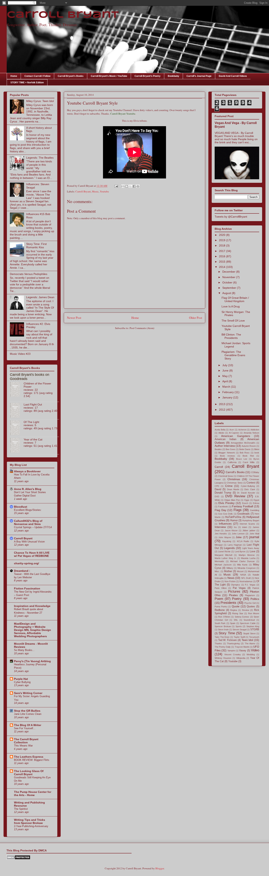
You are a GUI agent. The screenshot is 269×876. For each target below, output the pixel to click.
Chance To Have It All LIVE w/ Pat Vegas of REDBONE (31, 554)
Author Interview (225, 445)
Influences (225, 523)
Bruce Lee (241, 459)
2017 (222, 251)
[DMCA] (18, 858)
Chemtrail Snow (225, 476)
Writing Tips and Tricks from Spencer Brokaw (29, 821)
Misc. (217, 571)
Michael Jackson (223, 564)
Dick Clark (249, 489)
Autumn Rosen (249, 446)
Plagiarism (250, 595)
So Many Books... (24, 650)
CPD (217, 486)
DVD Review (235, 496)
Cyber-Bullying (248, 486)
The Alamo (250, 643)
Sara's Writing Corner (28, 693)
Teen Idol (247, 640)
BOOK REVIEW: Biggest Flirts (31, 759)
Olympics (235, 585)
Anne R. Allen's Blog (27, 489)
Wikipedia (240, 658)
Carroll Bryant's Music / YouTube (109, 76)
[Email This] (123, 186)
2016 (222, 256)
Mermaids (219, 561)
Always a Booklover (27, 471)
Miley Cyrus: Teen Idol (40, 101)
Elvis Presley (226, 503)
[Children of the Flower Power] (17, 389)
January (227, 397)
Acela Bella (220, 429)
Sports (239, 626)
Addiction (254, 429)
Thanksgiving (233, 643)
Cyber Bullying (22, 682)
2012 (222, 409)
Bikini (256, 449)
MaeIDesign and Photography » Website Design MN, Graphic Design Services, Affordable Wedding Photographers (32, 630)
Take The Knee (222, 637)
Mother (228, 571)
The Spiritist (21, 808)
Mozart (240, 571)
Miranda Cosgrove (246, 568)
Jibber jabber (248, 530)
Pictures (234, 591)
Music (95, 191)
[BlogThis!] (127, 186)
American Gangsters (235, 436)
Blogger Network (226, 452)
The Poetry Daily (223, 647)
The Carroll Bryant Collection (26, 741)
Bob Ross (245, 452)
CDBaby (255, 472)
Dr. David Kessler (246, 493)
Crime (229, 485)
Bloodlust (20, 506)
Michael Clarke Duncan (242, 561)
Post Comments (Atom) (142, 328)
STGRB (254, 629)
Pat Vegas (239, 588)
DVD (217, 496)
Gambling (254, 510)
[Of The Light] (17, 428)
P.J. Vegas (250, 585)
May (225, 376)
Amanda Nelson (251, 433)
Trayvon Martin (242, 647)
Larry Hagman (235, 545)
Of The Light (31, 422)
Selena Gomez (242, 617)
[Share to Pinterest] (138, 186)
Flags (238, 510)
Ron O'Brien (224, 617)
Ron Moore (253, 613)
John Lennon (238, 533)
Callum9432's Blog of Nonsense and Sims (28, 522)
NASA (243, 575)
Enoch (245, 503)
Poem (219, 599)
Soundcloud (249, 620)
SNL (236, 620)
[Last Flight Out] (17, 410)
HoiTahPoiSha (233, 517)
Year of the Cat (33, 439)
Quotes (251, 606)
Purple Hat (21, 678)
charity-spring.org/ (26, 563)
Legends (229, 548)
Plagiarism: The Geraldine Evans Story (233, 355)
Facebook (223, 506)
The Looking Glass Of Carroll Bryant (29, 772)
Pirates (233, 595)
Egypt (256, 500)
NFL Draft (246, 578)
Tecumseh (254, 637)
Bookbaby (173, 76)
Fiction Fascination (27, 588)
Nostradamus (245, 581)
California (232, 462)
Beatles (218, 449)
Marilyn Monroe (247, 555)
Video (255, 650)
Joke (239, 537)
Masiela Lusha (248, 558)
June (225, 370)
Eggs (246, 500)
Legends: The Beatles (40, 157)
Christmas (233, 479)
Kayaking (226, 541)
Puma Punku (221, 606)
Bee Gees (230, 449)
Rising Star (237, 613)
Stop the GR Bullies (27, 710)
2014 (222, 266)
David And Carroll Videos (233, 76)
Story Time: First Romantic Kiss (36, 245)
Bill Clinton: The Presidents (231, 336)
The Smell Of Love (233, 320)
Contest (251, 482)
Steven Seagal (239, 629)
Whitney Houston (223, 658)
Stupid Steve (249, 633)
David (218, 489)
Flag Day (220, 510)
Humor (234, 520)
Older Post (195, 318)
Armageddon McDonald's (243, 443)
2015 (222, 261)
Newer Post (74, 318)
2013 (222, 404)
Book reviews (227, 456)
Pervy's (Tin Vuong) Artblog (32, 661)
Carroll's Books (235, 472)
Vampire (231, 650)
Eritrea (256, 503)
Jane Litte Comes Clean (27, 713)
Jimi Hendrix (221, 533)
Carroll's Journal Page (198, 76)
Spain (232, 623)
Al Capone (234, 433)
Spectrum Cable (247, 623)
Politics (254, 598)
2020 (222, 234)
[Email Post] (116, 186)
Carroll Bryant (63, 15)
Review (245, 610)
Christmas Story (234, 483)
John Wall (254, 533)
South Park (220, 623)
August (227, 293)
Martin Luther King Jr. (225, 558)
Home (13, 76)
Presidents (228, 603)
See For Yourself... (24, 728)
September (229, 287)
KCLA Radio (243, 541)
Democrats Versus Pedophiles (28, 274)
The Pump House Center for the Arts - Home (32, 793)
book (256, 452)
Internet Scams (247, 524)
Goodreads (243, 513)
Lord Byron (240, 551)
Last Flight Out (33, 404)
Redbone (220, 610)
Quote (235, 606)
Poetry (237, 599)
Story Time (227, 633)
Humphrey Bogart (250, 520)
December (229, 271)
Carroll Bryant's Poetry (147, 76)
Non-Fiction (230, 581)
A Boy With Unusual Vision (29, 541)
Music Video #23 (20, 353)
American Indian (225, 439)
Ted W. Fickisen (227, 640)
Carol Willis (248, 462)
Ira (235, 527)
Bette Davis (244, 449)
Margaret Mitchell (223, 555)
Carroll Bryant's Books (70, 76)
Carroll (219, 466)
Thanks (218, 643)
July (225, 365)
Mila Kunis (242, 564)
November (229, 277)
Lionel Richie (224, 551)
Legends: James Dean (40, 297)
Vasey (242, 650)
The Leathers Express (28, 756)
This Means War (23, 745)
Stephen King (252, 626)
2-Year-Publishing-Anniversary (31, 826)
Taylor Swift (239, 637)
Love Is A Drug (231, 306)
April (225, 381)
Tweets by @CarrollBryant (231, 216)
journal (254, 537)
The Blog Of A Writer (27, 725)
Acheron (242, 429)
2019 (222, 240)
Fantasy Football (242, 506)
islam (244, 527)
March (226, 386)
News (230, 577)
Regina (233, 610)
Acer (231, 429)
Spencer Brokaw (223, 626)
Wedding (251, 654)
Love (252, 551)
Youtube (104, 191)
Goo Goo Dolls (225, 514)
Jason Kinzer (231, 530)
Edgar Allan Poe (232, 500)
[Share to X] (130, 186)
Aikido (221, 433)
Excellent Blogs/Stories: (28, 509)
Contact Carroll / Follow (37, 76)
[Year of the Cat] (17, 445)
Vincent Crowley (232, 654)
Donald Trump (223, 492)
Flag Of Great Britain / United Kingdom (235, 299)
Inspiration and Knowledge (32, 606)
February (228, 392)
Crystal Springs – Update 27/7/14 (33, 527)
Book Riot (248, 456)
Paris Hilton (221, 588)
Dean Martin (233, 489)
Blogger (159, 868)
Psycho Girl (250, 603)
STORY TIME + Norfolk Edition (27, 82)
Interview (220, 527)
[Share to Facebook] (134, 186)
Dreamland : (22, 570)
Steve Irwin (223, 629)
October (227, 282)
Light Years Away (250, 548)
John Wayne (224, 537)
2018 (222, 245)
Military (229, 568)
